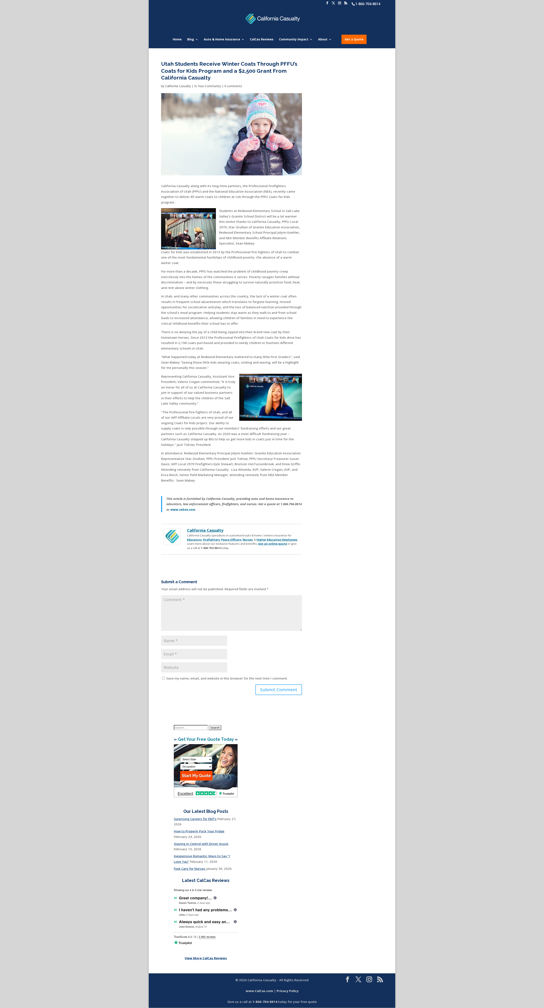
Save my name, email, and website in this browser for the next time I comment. (227, 678)
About (322, 39)
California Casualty (178, 86)
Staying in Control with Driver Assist (201, 844)
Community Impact (293, 39)
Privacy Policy (288, 991)
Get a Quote (354, 39)
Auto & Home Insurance (222, 39)
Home (177, 39)
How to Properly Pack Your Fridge (199, 831)
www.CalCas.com (259, 991)
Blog (190, 39)
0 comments (233, 86)
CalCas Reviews (261, 39)
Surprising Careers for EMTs (195, 819)
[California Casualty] (172, 542)
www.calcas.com (182, 509)
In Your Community (207, 86)
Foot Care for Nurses (189, 868)
